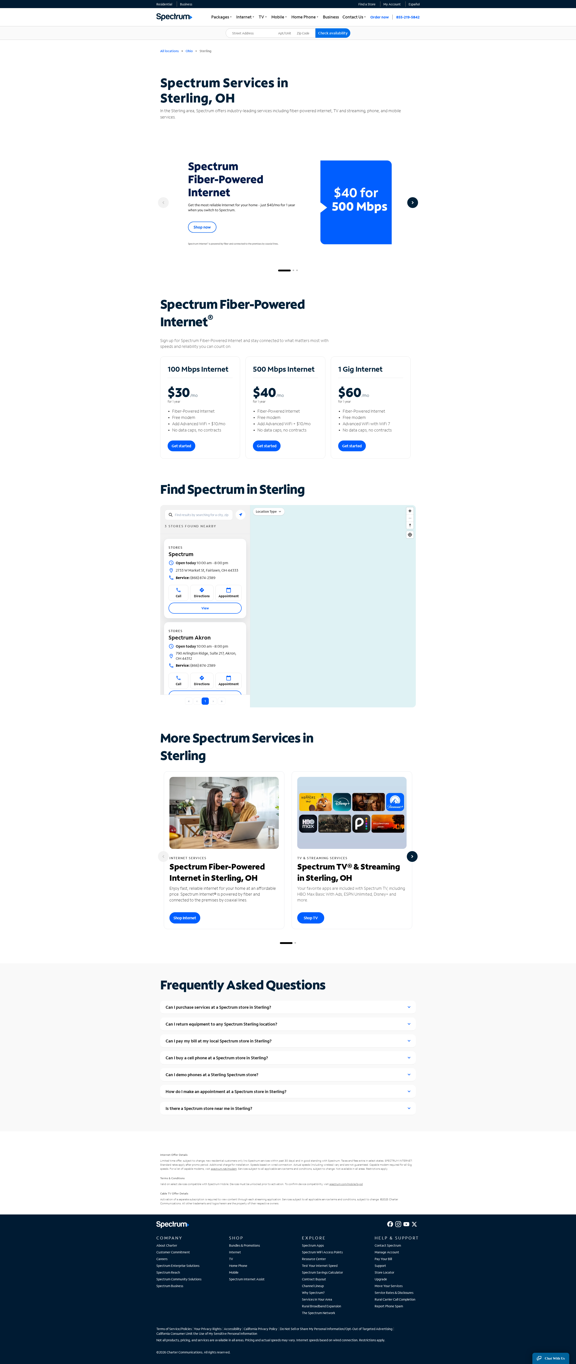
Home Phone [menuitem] (305, 17)
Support (380, 1265)
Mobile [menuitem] (279, 17)
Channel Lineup (313, 1286)
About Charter (166, 1245)
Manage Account (387, 1252)
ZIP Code (306, 28)
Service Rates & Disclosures (394, 1292)
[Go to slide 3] (297, 270)
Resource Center (314, 1259)
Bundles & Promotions (244, 1245)
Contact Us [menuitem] (354, 17)
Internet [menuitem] (245, 17)
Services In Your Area (317, 1299)
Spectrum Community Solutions (178, 1279)
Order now (379, 17)
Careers (161, 1259)
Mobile (233, 1272)
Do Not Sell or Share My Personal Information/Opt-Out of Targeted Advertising (336, 1329)
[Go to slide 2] (293, 270)
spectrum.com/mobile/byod (346, 1184)
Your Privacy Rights (207, 1329)
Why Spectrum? (313, 1292)
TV (231, 1259)
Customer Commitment (173, 1252)
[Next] (412, 202)
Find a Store (367, 4)
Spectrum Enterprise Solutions (177, 1265)
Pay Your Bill (383, 1259)
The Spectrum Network (318, 1313)
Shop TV (311, 917)
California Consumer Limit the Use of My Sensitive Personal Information (206, 1333)
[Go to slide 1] (284, 270)
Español (414, 4)
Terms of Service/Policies (174, 1329)
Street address (238, 28)
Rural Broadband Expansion (321, 1306)
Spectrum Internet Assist (247, 1279)
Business (186, 4)
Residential (164, 4)
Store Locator (384, 1272)
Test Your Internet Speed (320, 1265)
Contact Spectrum (388, 1245)
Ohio (189, 51)
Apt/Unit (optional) (287, 30)
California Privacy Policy (260, 1329)
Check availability (333, 33)
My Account (392, 4)
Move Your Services (389, 1286)
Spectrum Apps (313, 1245)
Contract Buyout (314, 1279)
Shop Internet (184, 917)
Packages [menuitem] (222, 17)
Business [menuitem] (331, 17)
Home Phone (238, 1265)
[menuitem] (164, 4)
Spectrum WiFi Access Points (322, 1252)
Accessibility (232, 1329)
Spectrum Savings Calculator (322, 1272)
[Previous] (163, 202)
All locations (169, 51)
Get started (181, 445)
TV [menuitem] (263, 17)
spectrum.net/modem (224, 1168)
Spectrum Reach (168, 1272)
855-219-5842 (408, 17)
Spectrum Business (169, 1286)
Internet (235, 1252)
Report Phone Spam (389, 1306)
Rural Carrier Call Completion (395, 1299)
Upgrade (381, 1279)
